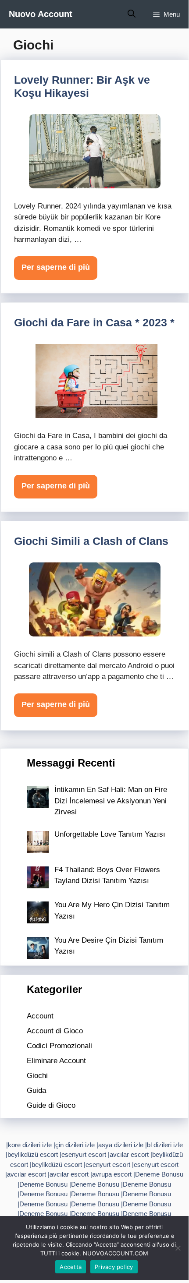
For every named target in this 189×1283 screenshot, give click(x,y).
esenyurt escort (83, 1154)
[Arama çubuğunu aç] (131, 14)
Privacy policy (114, 1266)
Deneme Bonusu (159, 1174)
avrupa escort (112, 1174)
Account (40, 1016)
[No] (177, 1248)
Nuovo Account (40, 14)
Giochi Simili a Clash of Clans (91, 541)
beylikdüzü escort (32, 1154)
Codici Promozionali (59, 1046)
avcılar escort (129, 1154)
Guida (36, 1090)
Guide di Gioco (51, 1105)
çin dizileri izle (75, 1145)
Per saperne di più (55, 267)
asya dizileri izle (120, 1145)
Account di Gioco (55, 1031)
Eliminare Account (56, 1061)
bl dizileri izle (165, 1145)
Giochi (37, 1075)
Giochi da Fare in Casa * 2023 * (94, 322)
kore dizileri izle (30, 1145)
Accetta (71, 1266)
